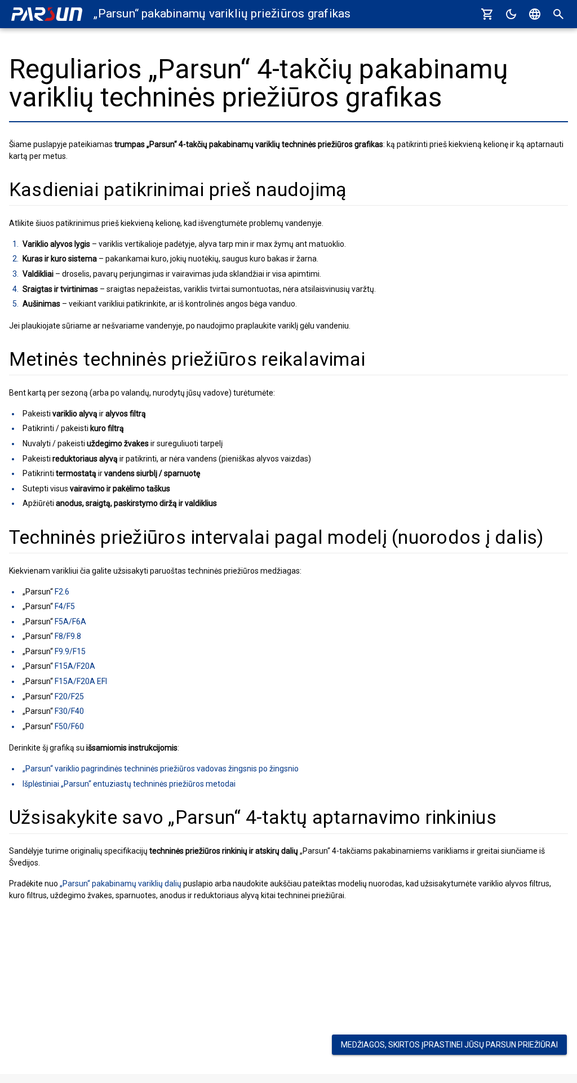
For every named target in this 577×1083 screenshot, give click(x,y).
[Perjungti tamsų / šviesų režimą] (511, 14)
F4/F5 (65, 606)
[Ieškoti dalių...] (558, 14)
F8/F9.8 (68, 636)
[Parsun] (47, 14)
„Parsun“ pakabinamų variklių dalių (120, 883)
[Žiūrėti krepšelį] (487, 14)
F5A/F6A (70, 621)
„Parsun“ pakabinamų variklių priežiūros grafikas (222, 13)
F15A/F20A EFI (81, 681)
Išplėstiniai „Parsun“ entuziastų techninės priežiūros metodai (129, 783)
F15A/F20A (75, 666)
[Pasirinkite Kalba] (535, 14)
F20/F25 (69, 696)
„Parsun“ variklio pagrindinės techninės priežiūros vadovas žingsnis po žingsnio (161, 768)
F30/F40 (69, 711)
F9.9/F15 (70, 651)
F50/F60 (69, 726)
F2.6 (62, 591)
